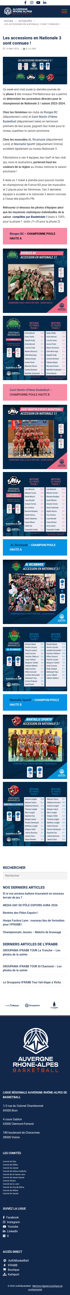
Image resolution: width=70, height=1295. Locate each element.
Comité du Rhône (10, 1190)
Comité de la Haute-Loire (14, 1174)
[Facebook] (25, 3)
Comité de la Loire (11, 1184)
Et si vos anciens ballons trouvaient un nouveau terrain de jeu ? (33, 895)
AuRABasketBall (18, 1260)
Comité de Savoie (10, 1193)
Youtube (12, 1226)
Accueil (8, 21)
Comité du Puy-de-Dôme (13, 1187)
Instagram (13, 1222)
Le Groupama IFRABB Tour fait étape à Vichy (32, 982)
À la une (30, 48)
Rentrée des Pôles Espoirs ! (20, 912)
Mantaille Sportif (24, 144)
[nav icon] (64, 11)
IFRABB (12, 1265)
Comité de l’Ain (9, 1161)
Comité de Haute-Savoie (13, 1177)
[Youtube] (38, 3)
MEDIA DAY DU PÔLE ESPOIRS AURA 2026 (30, 905)
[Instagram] (32, 3)
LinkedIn (12, 1231)
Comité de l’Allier (10, 1165)
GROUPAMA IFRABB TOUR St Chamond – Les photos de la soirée (32, 968)
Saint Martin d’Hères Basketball (29, 390)
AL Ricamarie (36, 139)
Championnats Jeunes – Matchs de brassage (32, 932)
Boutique (13, 1269)
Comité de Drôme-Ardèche (14, 1171)
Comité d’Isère (9, 1181)
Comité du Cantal (10, 1168)
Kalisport (13, 1274)
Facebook (12, 1217)
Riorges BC (51, 112)
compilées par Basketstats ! (30, 217)
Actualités (25, 21)
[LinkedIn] (45, 3)
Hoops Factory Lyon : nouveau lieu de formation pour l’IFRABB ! (33, 922)
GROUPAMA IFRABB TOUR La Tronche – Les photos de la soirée (31, 952)
